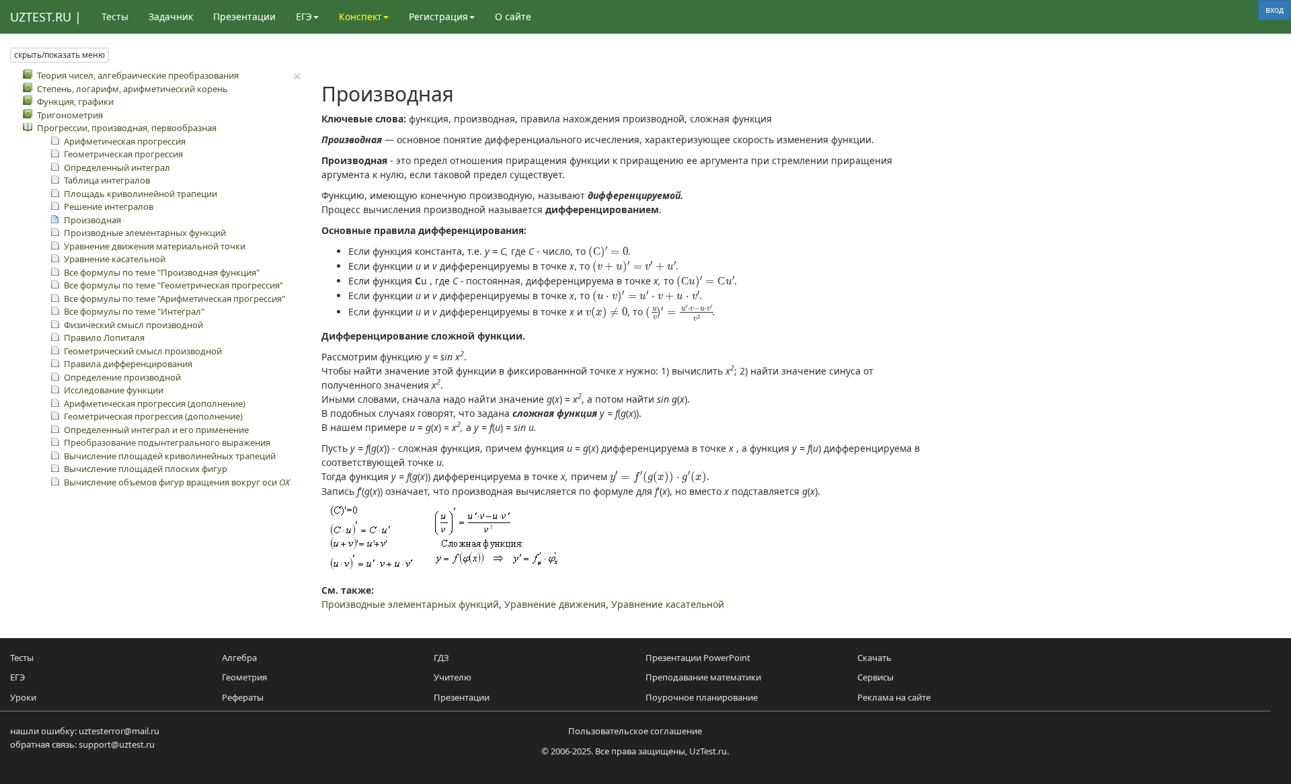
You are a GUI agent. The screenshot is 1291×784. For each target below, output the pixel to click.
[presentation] (608, 252)
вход (1274, 9)
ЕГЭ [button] (304, 16)
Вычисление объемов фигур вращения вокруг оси (177, 482)
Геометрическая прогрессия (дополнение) (153, 416)
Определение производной (122, 377)
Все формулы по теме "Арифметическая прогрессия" (174, 298)
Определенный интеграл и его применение (156, 430)
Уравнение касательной (114, 259)
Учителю (452, 677)
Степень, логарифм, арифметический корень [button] (132, 89)
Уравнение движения (555, 604)
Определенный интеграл (117, 167)
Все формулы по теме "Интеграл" (134, 311)
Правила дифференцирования (128, 364)
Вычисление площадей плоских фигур (145, 469)
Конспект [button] (360, 16)
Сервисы (875, 677)
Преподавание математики (703, 677)
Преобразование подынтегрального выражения (167, 442)
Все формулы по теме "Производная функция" (162, 272)
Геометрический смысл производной (143, 351)
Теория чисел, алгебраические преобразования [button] (138, 75)
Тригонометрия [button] (70, 115)
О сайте (513, 16)
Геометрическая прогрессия (123, 154)
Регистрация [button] (438, 16)
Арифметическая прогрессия (125, 141)
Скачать (874, 658)
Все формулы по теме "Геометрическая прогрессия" (173, 285)
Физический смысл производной (133, 325)
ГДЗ (441, 658)
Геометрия (244, 677)
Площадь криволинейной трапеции (140, 194)
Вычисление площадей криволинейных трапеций (170, 456)
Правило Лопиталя (104, 337)
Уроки (23, 697)
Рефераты (243, 697)
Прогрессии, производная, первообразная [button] (127, 128)
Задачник (171, 16)
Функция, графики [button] (75, 101)
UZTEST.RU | (45, 17)
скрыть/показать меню (59, 55)
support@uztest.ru (117, 744)
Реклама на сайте (894, 697)
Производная (92, 220)
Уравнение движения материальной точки (154, 246)
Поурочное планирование (702, 697)
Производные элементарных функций (145, 233)
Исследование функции (113, 390)
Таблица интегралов (107, 180)
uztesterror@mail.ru (119, 731)
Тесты (115, 16)
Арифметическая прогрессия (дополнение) (154, 403)
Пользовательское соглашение (635, 731)
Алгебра (239, 658)
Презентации (244, 16)
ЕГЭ (17, 677)
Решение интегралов (108, 206)
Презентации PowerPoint (698, 658)
